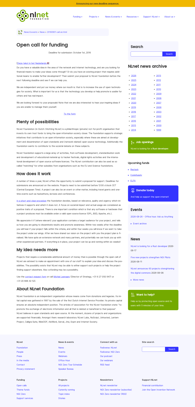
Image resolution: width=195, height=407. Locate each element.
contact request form (35, 276)
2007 (158, 102)
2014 (133, 130)
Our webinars (106, 360)
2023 (133, 89)
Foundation (22, 347)
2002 (158, 116)
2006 (158, 107)
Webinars (62, 356)
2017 (133, 116)
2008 (158, 98)
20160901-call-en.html (57, 32)
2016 (133, 121)
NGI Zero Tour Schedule (70, 364)
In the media (23, 360)
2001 (158, 121)
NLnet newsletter (108, 385)
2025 (133, 80)
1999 (158, 130)
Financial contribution (152, 385)
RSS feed (105, 364)
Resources (132, 16)
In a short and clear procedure (31, 200)
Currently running (66, 389)
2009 (158, 93)
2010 (158, 89)
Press (19, 356)
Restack (134, 169)
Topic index (64, 394)
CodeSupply (136, 175)
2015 (133, 125)
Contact (21, 364)
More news (138, 279)
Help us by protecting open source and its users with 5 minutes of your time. (151, 300)
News (42, 32)
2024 (133, 84)
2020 (133, 102)
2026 (133, 75)
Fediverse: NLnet (108, 347)
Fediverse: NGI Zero (110, 352)
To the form (70, 114)
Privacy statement (26, 369)
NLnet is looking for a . (150, 145)
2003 (158, 112)
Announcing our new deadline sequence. (97, 3)
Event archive (140, 223)
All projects (63, 385)
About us (168, 16)
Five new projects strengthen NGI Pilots (150, 257)
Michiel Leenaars (61, 276)
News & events (112, 16)
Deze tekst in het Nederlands (32, 63)
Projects (93, 16)
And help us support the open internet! (150, 193)
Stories (61, 398)
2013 (158, 75)
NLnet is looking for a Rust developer (149, 246)
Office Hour (64, 360)
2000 (158, 125)
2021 (133, 98)
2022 (133, 93)
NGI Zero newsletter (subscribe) (116, 389)
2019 (133, 107)
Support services (25, 398)
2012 (158, 80)
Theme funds (23, 389)
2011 (158, 84)
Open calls (22, 385)
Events (61, 352)
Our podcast (106, 356)
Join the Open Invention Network (158, 389)
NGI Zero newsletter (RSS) (113, 394)
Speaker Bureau (65, 369)
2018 (133, 112)
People (20, 352)
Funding (77, 16)
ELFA (133, 180)
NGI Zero (21, 394)
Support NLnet (150, 16)
